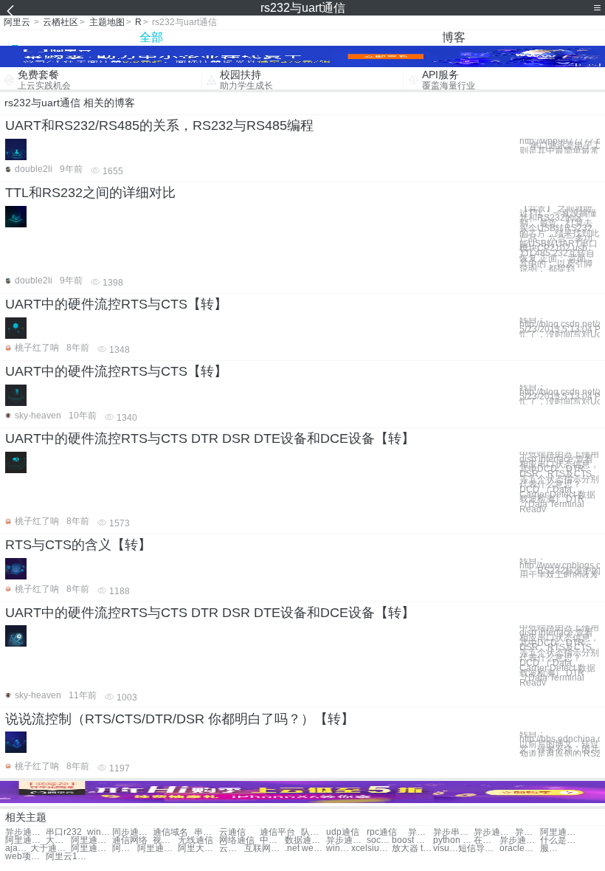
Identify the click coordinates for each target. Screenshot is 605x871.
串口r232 (64, 832)
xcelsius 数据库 (371, 848)
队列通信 (313, 832)
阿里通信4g (25, 840)
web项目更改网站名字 (25, 857)
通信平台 (277, 832)
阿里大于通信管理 (198, 848)
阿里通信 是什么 (91, 848)
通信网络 (130, 840)
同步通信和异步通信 (132, 832)
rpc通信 (382, 832)
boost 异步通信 (412, 840)
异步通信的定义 (346, 840)
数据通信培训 (305, 840)
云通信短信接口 (231, 848)
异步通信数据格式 (519, 840)
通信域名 (170, 832)
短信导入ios (478, 848)
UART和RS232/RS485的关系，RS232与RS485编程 (159, 125)
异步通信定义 (494, 832)
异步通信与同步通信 (25, 832)
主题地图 (107, 22)
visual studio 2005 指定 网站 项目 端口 (445, 848)
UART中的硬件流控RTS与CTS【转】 (116, 304)
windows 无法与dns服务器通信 (99, 832)
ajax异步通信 (17, 848)
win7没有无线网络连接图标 (338, 848)
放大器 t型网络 (412, 848)
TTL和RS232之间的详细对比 (90, 192)
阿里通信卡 (91, 840)
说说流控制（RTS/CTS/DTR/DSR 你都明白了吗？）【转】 (179, 719)
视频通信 (165, 840)
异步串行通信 (453, 832)
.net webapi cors (305, 848)
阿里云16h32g (66, 857)
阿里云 (17, 22)
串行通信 (206, 832)
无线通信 (195, 840)
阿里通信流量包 (124, 848)
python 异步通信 (453, 840)
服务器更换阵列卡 (552, 848)
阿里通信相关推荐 (157, 848)
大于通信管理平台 (50, 848)
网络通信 (237, 840)
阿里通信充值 (560, 832)
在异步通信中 (486, 840)
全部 (151, 37)
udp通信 (342, 832)
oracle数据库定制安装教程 (519, 848)
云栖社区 (60, 22)
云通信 (232, 832)
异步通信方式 (527, 832)
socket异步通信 (379, 840)
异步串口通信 (420, 832)
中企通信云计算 (272, 840)
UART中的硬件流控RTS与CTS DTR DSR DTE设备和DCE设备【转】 (210, 438)
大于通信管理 (58, 840)
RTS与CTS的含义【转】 (78, 544)
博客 (454, 37)
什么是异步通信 (560, 840)
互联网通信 (264, 848)
